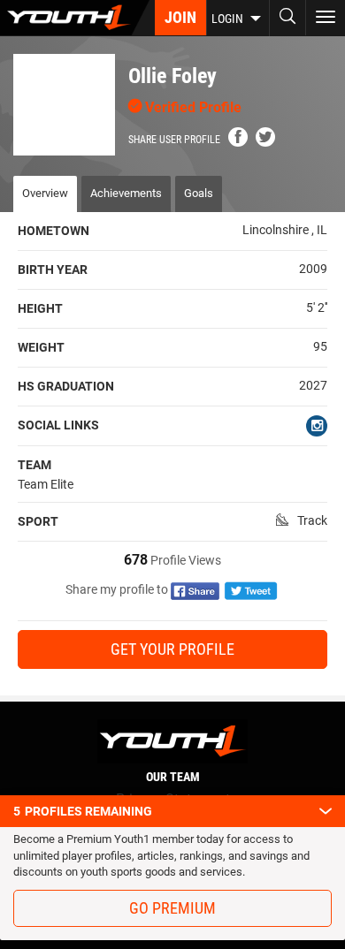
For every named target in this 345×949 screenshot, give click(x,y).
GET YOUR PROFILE (172, 649)
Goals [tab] (198, 193)
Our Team (173, 777)
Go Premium (172, 908)
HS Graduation (66, 386)
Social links (58, 425)
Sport (38, 521)
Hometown (53, 231)
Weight (41, 347)
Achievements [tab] (126, 193)
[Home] (75, 17)
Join (180, 17)
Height (40, 308)
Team (34, 465)
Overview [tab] (45, 193)
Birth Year (53, 269)
